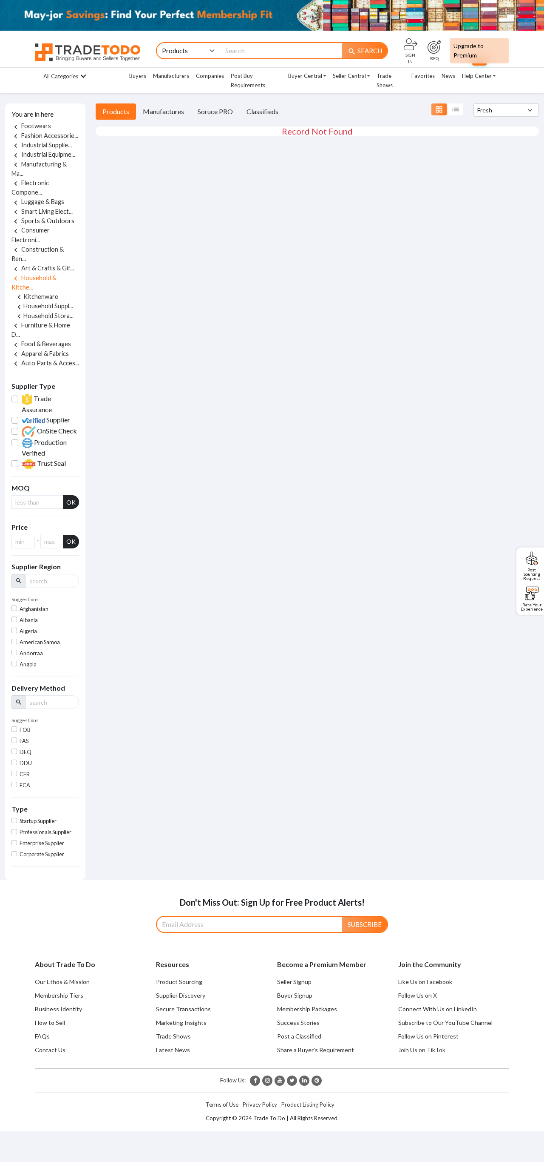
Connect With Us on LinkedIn (437, 1009)
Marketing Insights (181, 1022)
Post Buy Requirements (248, 80)
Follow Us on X (417, 995)
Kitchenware (36, 296)
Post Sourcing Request (531, 573)
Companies (210, 75)
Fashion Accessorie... (44, 135)
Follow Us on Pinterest (428, 1036)
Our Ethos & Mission (62, 981)
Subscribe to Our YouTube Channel (445, 1022)
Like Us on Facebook (425, 981)
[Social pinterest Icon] (317, 1081)
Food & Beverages (41, 343)
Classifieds (262, 111)
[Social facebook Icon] (255, 1081)
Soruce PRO (215, 111)
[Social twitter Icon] (292, 1081)
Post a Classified (299, 1036)
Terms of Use (222, 1104)
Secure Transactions (183, 1009)
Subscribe (365, 924)
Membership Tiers (59, 995)
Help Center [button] (477, 75)
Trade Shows (385, 80)
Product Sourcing (179, 981)
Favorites (423, 75)
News (448, 75)
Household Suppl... (44, 306)
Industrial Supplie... (41, 145)
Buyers (137, 75)
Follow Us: (233, 1080)
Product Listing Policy (307, 1104)
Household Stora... (44, 315)
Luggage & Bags (37, 201)
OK (71, 502)
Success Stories (298, 1022)
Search (365, 50)
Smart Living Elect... (42, 211)
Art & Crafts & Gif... (42, 268)
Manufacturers (171, 75)
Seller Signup (294, 981)
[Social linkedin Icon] (304, 1081)
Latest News (173, 1049)
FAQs (42, 1036)
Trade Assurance (37, 403)
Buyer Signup (294, 995)
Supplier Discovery (180, 995)
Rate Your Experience (532, 606)
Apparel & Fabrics (40, 353)
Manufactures (163, 111)
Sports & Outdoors (42, 220)
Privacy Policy (260, 1104)
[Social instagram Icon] (267, 1081)
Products (115, 111)
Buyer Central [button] (305, 75)
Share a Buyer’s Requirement (315, 1049)
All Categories (60, 76)
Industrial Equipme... (43, 154)
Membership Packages (307, 1009)
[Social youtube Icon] (280, 1081)
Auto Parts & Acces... (45, 363)
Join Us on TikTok (421, 1049)
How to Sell (50, 1022)
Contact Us (50, 1049)
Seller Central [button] (349, 75)
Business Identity (58, 1009)
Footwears (31, 125)
